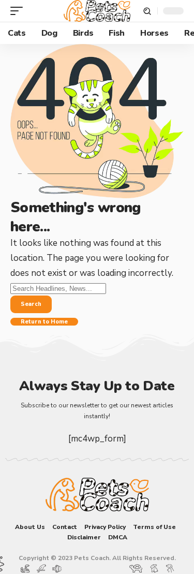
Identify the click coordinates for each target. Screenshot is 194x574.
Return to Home (44, 322)
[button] (19, 11)
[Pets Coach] (97, 11)
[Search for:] (58, 288)
